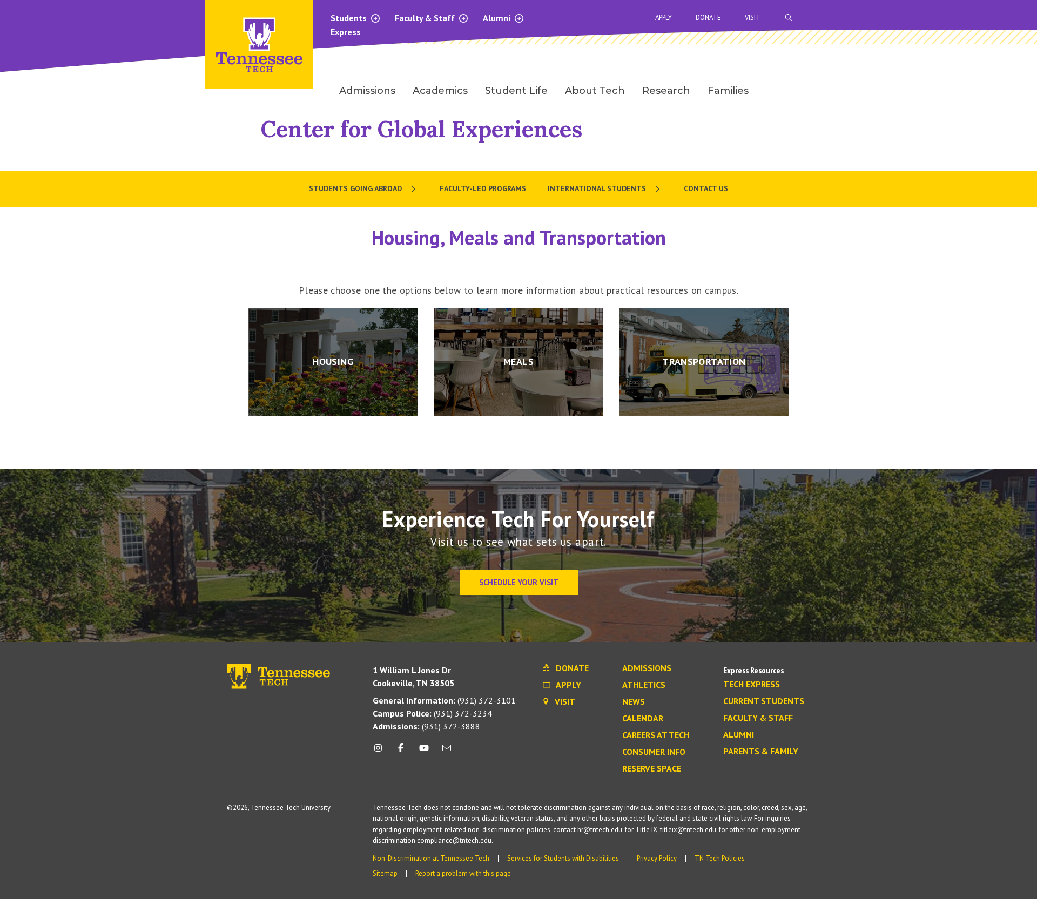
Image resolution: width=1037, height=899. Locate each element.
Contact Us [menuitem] (706, 188)
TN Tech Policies (720, 858)
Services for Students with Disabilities (563, 858)
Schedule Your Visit (518, 582)
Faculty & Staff (426, 17)
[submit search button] (978, 17)
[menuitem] (363, 189)
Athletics (643, 685)
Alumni (498, 17)
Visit (752, 17)
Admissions (646, 668)
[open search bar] (788, 17)
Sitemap (385, 873)
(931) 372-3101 (444, 700)
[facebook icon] (400, 751)
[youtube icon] (424, 751)
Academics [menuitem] (440, 91)
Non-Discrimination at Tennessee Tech (431, 858)
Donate (708, 17)
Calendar (642, 719)
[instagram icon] (381, 751)
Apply (663, 17)
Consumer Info (653, 752)
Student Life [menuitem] (516, 91)
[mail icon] (446, 751)
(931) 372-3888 (426, 726)
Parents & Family (760, 751)
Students (350, 17)
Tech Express (751, 685)
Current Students (763, 701)
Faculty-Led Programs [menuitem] (483, 188)
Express (346, 31)
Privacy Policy (657, 858)
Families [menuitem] (728, 91)
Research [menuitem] (666, 91)
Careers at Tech (655, 735)
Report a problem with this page (463, 873)
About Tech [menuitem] (595, 91)
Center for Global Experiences (421, 128)
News (633, 702)
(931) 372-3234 (432, 713)
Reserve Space (651, 769)
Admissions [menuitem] (367, 91)
